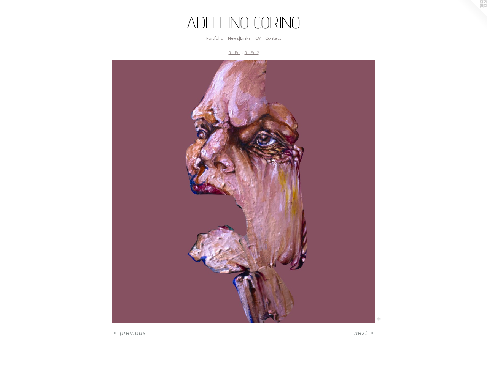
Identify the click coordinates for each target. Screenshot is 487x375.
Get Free (234, 52)
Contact (273, 38)
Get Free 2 (252, 52)
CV (258, 38)
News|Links (239, 38)
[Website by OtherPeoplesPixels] (472, 15)
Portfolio (214, 38)
